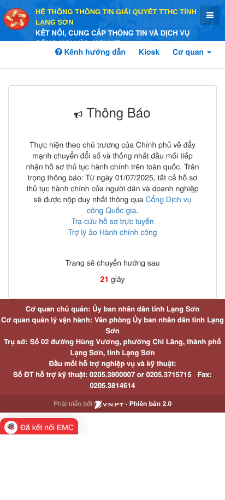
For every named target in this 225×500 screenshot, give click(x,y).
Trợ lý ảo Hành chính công (112, 231)
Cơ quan (189, 51)
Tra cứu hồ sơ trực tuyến (112, 220)
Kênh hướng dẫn (94, 51)
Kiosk (149, 51)
